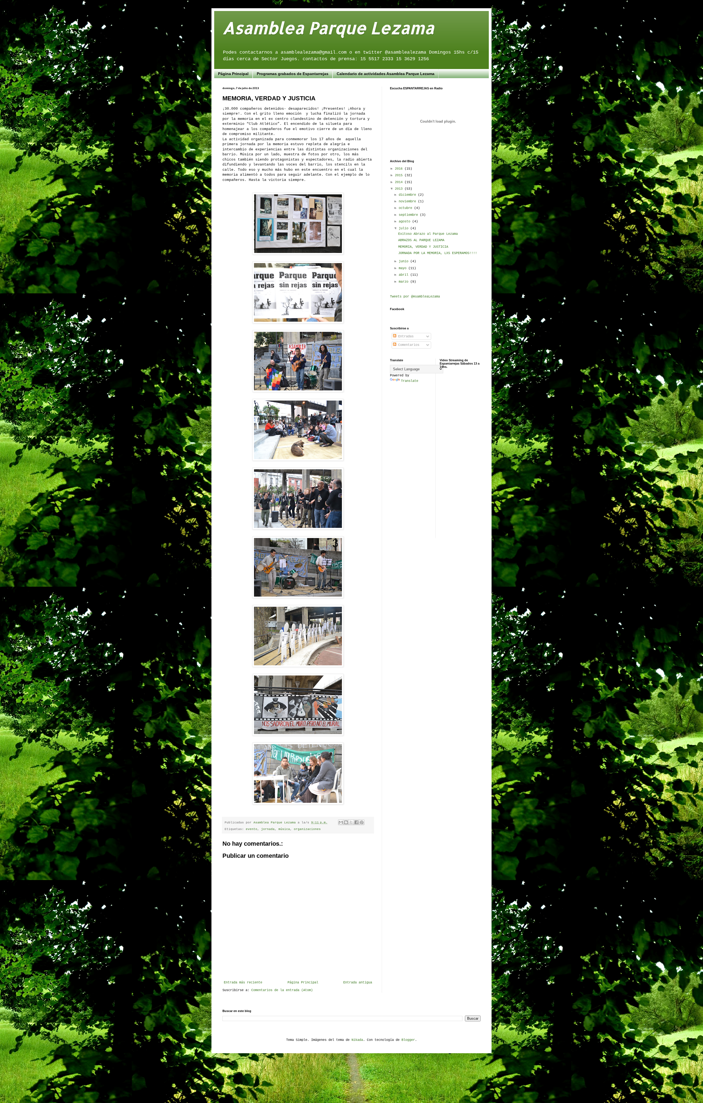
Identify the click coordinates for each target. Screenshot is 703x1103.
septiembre (409, 215)
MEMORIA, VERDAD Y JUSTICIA (423, 247)
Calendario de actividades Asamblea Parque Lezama (385, 73)
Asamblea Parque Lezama (328, 27)
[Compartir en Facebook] (356, 822)
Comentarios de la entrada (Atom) (282, 990)
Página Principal (233, 73)
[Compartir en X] (351, 822)
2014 (399, 182)
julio (404, 228)
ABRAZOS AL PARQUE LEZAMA (421, 240)
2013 (399, 189)
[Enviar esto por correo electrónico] (341, 822)
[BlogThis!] (346, 822)
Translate (409, 381)
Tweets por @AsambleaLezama (415, 297)
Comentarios (407, 345)
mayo (403, 268)
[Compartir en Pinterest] (361, 822)
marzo (404, 282)
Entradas (405, 336)
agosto (405, 222)
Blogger (408, 1040)
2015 (399, 175)
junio (404, 261)
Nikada (357, 1040)
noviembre (408, 201)
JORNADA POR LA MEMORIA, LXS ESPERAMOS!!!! (437, 253)
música (284, 829)
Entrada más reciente (243, 983)
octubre (406, 208)
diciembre (408, 195)
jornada (268, 829)
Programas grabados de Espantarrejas (292, 73)
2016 (399, 169)
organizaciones (307, 829)
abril (404, 275)
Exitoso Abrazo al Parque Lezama (428, 234)
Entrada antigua (357, 983)
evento (251, 829)
